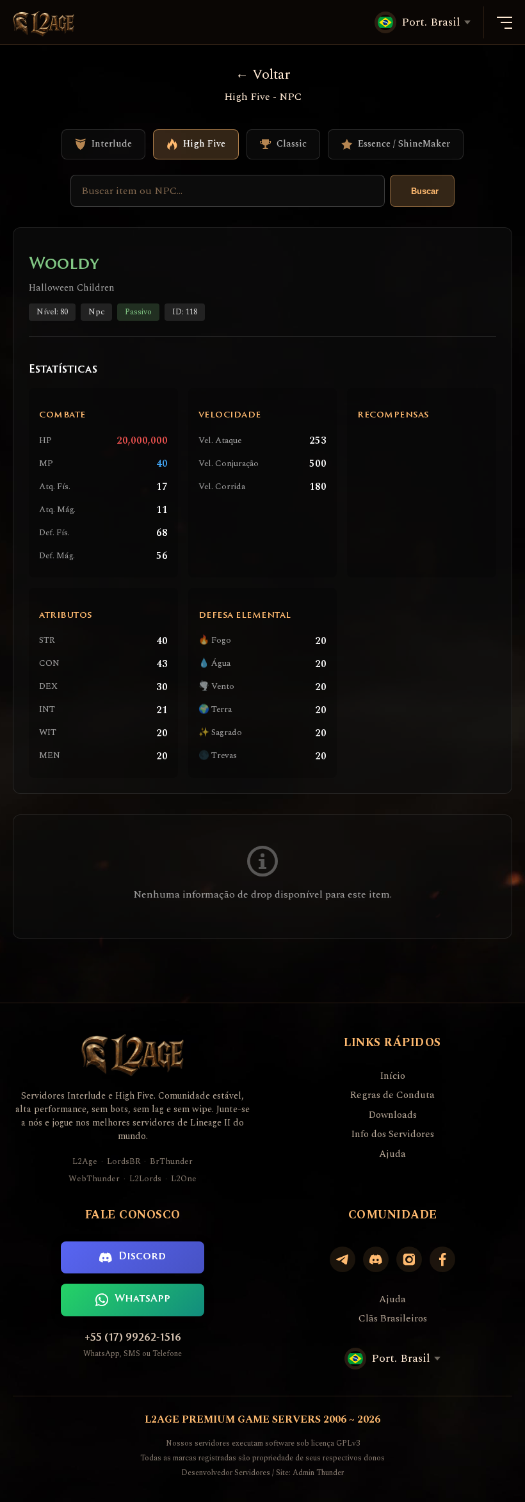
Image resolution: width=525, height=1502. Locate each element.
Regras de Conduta (392, 1095)
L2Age (84, 1162)
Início (392, 1076)
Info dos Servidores (392, 1134)
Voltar (271, 74)
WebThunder (94, 1179)
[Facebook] (442, 1259)
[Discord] (376, 1259)
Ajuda (392, 1154)
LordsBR (123, 1162)
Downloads (393, 1115)
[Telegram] (342, 1259)
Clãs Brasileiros (393, 1319)
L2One (184, 1179)
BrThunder (171, 1162)
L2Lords (145, 1179)
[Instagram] (409, 1259)
